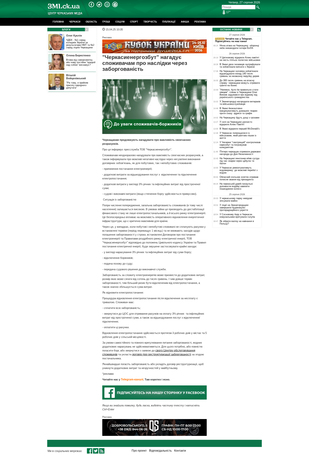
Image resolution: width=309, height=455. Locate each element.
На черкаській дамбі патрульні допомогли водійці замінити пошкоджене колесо (236, 186)
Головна (58, 21)
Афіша (185, 21)
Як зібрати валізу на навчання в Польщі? (237, 222)
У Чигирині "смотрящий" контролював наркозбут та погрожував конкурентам (240, 145)
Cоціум (120, 21)
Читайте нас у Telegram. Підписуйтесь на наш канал (233, 40)
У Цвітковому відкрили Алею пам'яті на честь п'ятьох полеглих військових (240, 58)
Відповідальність (160, 450)
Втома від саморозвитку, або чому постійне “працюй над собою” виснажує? (80, 62)
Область (91, 21)
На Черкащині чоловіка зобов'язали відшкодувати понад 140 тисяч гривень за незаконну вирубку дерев (239, 73)
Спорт (134, 21)
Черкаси (74, 21)
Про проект (139, 450)
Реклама (200, 21)
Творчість (150, 21)
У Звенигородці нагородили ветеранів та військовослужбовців (240, 102)
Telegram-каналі (132, 379)
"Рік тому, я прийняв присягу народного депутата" (77, 85)
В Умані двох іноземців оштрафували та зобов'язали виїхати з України (240, 65)
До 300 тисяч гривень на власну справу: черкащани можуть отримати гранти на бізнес (240, 83)
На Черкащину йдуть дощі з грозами (239, 117)
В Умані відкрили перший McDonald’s (240, 129)
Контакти (180, 450)
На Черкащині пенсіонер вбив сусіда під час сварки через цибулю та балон (239, 161)
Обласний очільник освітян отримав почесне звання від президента (239, 178)
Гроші (106, 21)
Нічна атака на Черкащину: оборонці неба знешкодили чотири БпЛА (239, 46)
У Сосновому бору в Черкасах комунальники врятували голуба (237, 215)
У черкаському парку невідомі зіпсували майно (236, 199)
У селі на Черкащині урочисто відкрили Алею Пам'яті (236, 123)
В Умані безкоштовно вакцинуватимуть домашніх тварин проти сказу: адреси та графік (238, 111)
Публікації (168, 21)
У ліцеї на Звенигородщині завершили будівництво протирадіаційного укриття (234, 207)
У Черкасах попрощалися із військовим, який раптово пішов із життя (238, 135)
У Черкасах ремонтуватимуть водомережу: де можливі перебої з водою (239, 170)
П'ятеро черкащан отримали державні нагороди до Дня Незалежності (240, 152)
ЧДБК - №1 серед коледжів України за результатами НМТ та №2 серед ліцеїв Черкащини (80, 44)
